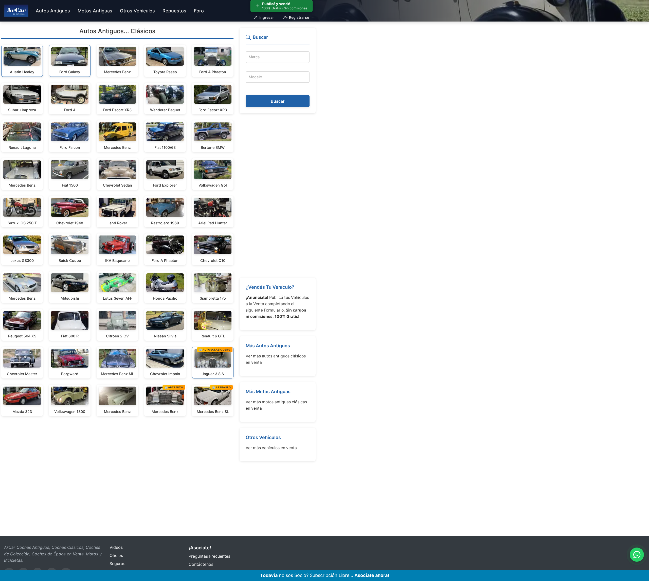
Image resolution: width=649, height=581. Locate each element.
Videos (116, 547)
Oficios (116, 555)
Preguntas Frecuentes (209, 556)
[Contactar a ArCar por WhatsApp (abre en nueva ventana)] (637, 555)
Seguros (117, 563)
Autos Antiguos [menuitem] (53, 10)
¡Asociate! (200, 547)
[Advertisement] (278, 195)
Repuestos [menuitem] (174, 10)
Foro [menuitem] (199, 10)
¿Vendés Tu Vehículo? (270, 287)
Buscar (277, 101)
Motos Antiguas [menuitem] (95, 10)
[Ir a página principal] (16, 11)
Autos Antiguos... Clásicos (117, 31)
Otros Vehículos (263, 437)
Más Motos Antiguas (268, 391)
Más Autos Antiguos (268, 345)
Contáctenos (201, 564)
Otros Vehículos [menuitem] (137, 10)
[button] (278, 39)
